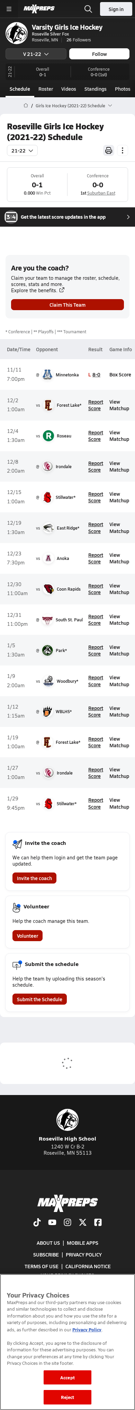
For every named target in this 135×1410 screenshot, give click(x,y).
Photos (122, 88)
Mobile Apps (82, 1242)
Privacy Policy (84, 1254)
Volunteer (27, 935)
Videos (68, 88)
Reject (67, 1397)
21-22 (18, 150)
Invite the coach (34, 878)
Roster (45, 88)
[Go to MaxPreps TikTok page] (37, 1223)
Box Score (120, 374)
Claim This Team (68, 304)
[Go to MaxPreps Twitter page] (83, 1223)
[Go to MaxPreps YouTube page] (52, 1223)
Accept (67, 1377)
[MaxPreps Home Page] (25, 105)
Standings (95, 88)
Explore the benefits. (34, 290)
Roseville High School (67, 1138)
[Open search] (88, 9)
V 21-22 (32, 53)
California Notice (88, 1266)
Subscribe (46, 1254)
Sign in (116, 9)
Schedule (20, 88)
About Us (48, 1242)
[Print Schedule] (108, 150)
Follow (99, 53)
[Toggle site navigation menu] (9, 9)
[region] (67, 1342)
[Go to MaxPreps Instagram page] (67, 1223)
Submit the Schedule (39, 999)
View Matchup (119, 405)
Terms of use (41, 1266)
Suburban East (101, 193)
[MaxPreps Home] (39, 8)
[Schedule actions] (122, 150)
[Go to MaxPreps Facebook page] (98, 1223)
